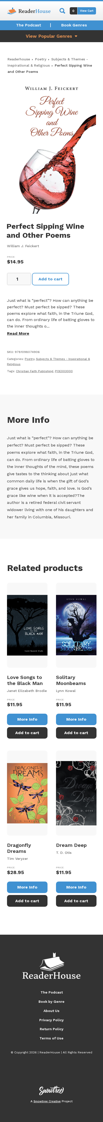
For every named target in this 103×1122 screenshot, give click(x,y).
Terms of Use (52, 1038)
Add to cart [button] (27, 732)
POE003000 (64, 371)
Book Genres (74, 25)
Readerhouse (19, 59)
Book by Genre (51, 1002)
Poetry (40, 59)
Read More (18, 333)
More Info (27, 719)
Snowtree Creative (47, 1101)
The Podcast (28, 25)
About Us (52, 1011)
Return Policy (52, 1029)
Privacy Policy (51, 1020)
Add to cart (50, 279)
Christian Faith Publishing (34, 371)
